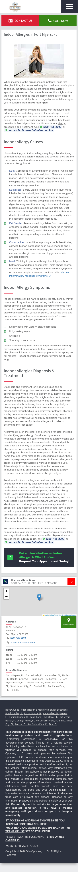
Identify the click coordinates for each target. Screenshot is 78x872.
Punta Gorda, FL (32, 713)
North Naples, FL (14, 713)
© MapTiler (53, 615)
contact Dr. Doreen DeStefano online (30, 130)
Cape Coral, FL (37, 717)
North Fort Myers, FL (47, 720)
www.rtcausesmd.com (23, 642)
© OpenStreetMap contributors (66, 615)
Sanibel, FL (20, 724)
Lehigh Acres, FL (26, 720)
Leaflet (46, 615)
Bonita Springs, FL (18, 717)
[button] (39, 597)
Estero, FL (51, 717)
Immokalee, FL (50, 713)
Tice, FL (53, 724)
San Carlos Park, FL (37, 724)
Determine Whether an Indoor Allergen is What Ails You (44, 557)
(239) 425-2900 (18, 637)
